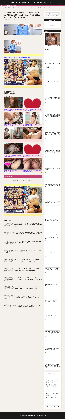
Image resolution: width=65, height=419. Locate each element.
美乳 (25, 19)
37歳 (57, 404)
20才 (55, 397)
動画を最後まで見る (23, 86)
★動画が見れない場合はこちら (11, 93)
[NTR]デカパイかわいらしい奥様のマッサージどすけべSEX (52, 169)
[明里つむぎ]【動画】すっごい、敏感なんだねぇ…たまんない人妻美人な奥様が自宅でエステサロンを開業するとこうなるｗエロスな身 (52, 152)
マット (51, 15)
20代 (52, 397)
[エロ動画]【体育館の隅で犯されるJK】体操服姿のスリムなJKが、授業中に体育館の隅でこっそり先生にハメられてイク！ (28, 242)
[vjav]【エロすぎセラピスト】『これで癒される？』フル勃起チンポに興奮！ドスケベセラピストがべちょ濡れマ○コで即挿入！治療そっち (52, 134)
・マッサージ (48, 373)
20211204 (47, 397)
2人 (57, 399)
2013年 (56, 395)
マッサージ (21, 19)
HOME (5, 7)
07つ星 (47, 391)
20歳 (47, 399)
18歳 (53, 393)
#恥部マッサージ (55, 386)
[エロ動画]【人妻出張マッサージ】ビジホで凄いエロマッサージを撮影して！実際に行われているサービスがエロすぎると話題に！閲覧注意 (28, 225)
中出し (24, 19)
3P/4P (58, 406)
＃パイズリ (57, 380)
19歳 (51, 395)
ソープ (46, 15)
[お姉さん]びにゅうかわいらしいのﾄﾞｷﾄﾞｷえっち (52, 285)
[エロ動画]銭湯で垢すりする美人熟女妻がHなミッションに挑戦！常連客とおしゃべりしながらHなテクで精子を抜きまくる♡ (52, 219)
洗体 (48, 15)
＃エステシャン (48, 375)
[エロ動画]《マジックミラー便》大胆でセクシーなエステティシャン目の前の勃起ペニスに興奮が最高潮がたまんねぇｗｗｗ (28, 269)
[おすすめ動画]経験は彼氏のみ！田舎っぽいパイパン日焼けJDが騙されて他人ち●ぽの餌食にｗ (52, 185)
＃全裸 (55, 384)
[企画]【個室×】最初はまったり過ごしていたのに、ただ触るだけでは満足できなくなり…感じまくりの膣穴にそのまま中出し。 (52, 332)
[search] (59, 13)
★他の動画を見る (8, 92)
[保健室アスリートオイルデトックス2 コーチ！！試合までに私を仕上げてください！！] (23, 84)
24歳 (54, 399)
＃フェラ (47, 382)
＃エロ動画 (54, 375)
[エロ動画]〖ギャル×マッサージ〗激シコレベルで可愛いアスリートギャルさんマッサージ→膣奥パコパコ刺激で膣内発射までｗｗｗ (28, 278)
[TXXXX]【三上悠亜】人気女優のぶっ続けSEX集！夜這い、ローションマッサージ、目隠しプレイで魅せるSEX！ (52, 98)
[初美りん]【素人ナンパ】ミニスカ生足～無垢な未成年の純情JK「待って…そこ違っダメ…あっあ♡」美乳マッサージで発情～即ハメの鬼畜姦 (52, 65)
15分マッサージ (48, 393)
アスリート (9, 19)
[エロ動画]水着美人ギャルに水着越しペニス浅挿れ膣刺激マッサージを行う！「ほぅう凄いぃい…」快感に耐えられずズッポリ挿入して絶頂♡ (52, 236)
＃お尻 (52, 380)
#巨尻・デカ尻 (48, 386)
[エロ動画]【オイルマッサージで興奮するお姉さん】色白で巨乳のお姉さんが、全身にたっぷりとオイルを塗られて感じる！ (28, 287)
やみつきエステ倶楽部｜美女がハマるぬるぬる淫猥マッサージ (32, 2)
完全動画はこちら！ (23, 214)
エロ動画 (9, 7)
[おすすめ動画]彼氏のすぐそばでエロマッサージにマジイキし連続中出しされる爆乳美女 (52, 316)
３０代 (50, 404)
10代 (51, 391)
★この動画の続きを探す (9, 91)
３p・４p (54, 406)
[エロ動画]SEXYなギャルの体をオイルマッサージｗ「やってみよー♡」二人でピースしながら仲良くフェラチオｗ (28, 306)
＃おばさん (47, 380)
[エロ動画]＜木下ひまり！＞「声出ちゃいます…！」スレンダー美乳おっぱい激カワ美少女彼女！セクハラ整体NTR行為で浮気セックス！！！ (52, 116)
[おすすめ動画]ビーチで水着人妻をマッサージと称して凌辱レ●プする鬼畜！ (52, 301)
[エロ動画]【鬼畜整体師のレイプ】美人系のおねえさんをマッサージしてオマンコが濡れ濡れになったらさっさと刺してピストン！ (28, 260)
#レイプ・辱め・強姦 (49, 384)
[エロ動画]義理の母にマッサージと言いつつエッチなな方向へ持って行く (52, 349)
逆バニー (57, 15)
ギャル (18, 19)
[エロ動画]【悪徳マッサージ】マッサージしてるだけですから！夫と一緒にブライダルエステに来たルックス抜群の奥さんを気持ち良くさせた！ (52, 47)
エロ (12, 19)
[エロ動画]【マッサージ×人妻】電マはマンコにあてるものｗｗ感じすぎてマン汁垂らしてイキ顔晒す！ (27, 251)
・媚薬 (53, 373)
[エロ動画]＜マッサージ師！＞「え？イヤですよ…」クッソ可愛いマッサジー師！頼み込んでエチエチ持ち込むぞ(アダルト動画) (27, 296)
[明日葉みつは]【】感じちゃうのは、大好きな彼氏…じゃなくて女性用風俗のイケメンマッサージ (52, 202)
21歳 (50, 399)
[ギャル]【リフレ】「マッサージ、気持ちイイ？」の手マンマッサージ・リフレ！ (52, 82)
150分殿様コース (56, 391)
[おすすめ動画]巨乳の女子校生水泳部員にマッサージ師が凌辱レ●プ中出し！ (52, 253)
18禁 (57, 393)
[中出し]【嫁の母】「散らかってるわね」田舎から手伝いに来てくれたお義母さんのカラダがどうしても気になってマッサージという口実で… (52, 366)
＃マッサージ (53, 382)
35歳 (53, 404)
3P (50, 406)
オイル (16, 19)
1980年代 (47, 395)
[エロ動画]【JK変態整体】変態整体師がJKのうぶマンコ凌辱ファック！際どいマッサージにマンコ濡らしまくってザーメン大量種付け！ (28, 234)
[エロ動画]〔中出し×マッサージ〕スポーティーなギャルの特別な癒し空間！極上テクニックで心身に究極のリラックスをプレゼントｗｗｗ (31, 7)
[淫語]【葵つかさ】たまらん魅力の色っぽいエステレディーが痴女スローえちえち (52, 269)
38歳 (47, 406)
